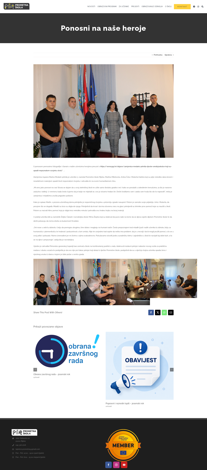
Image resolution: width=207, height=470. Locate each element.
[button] (35, 369)
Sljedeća (168, 55)
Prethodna (158, 55)
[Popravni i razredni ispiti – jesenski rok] (140, 333)
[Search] (202, 6)
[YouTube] (124, 465)
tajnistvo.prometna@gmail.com (28, 449)
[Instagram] (116, 465)
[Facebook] (108, 465)
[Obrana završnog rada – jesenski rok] (67, 333)
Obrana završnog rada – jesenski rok (51, 374)
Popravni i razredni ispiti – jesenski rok (125, 403)
